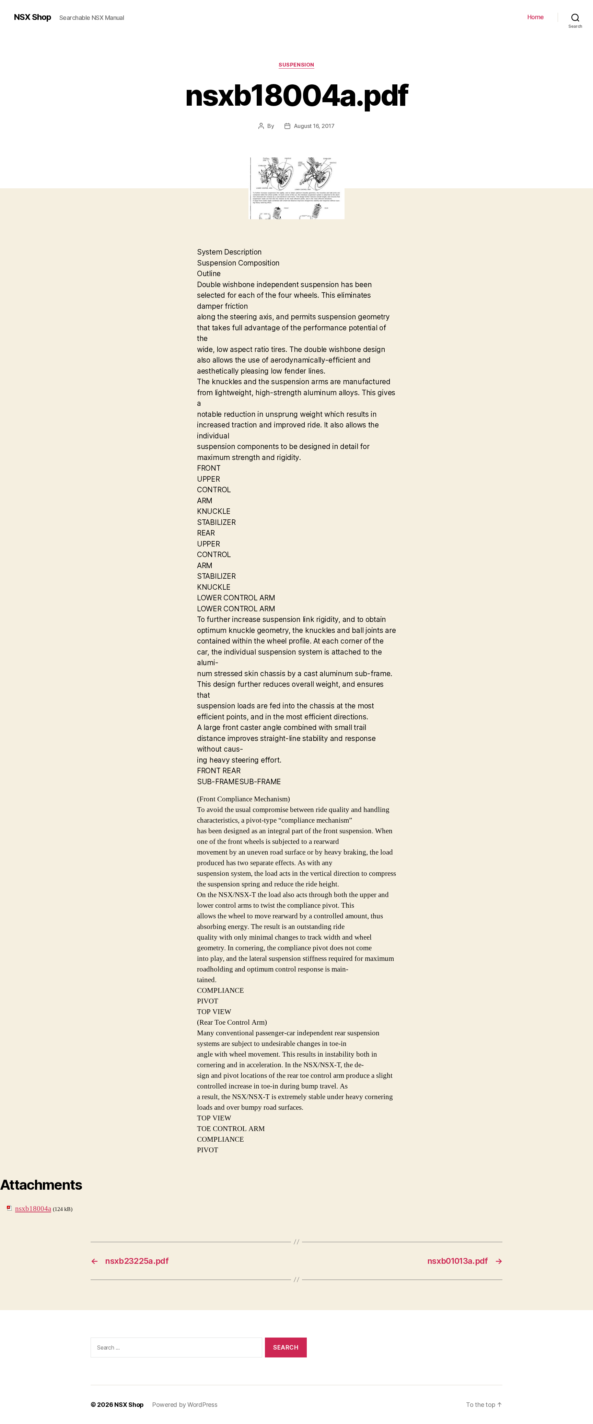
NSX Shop (32, 17)
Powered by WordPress (185, 1404)
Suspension (296, 65)
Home (535, 17)
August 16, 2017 (314, 125)
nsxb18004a (33, 1208)
